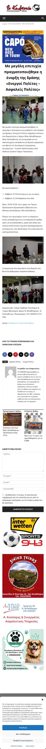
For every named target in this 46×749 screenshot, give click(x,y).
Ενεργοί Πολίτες (28, 362)
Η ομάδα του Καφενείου (20, 95)
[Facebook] (4, 354)
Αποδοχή (23, 728)
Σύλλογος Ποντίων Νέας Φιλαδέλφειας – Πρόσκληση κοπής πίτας (11, 431)
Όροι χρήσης (30, 746)
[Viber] (31, 354)
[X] (10, 354)
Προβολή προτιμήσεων (23, 740)
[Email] (21, 354)
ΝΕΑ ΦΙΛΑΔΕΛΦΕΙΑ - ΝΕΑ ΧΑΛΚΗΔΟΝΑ (21, 24)
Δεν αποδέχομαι (23, 734)
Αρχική (4, 24)
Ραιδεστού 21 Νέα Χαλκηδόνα (21, 323)
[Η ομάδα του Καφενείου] (10, 384)
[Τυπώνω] (26, 354)
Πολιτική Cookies (16, 746)
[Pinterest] (15, 354)
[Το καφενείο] (23, 7)
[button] (42, 699)
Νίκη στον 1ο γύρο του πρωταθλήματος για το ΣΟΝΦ (33, 438)
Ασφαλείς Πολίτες (15, 362)
